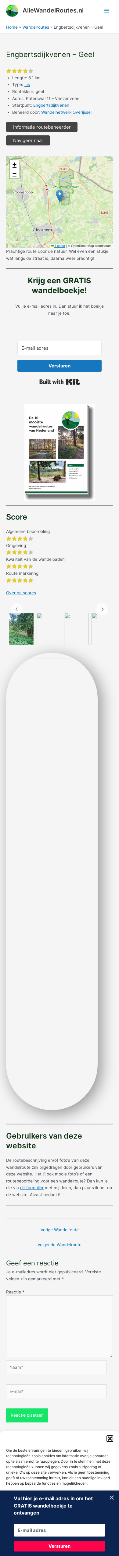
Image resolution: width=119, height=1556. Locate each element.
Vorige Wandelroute (60, 1229)
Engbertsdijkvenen (51, 105)
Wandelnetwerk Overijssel (66, 112)
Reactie (15, 1292)
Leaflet (59, 245)
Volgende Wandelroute (59, 1244)
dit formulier (32, 1187)
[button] (110, 1439)
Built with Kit (59, 381)
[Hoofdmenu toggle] (107, 10)
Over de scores (21, 592)
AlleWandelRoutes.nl (53, 10)
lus (27, 84)
